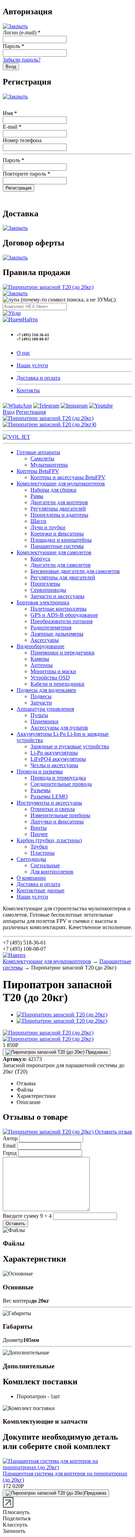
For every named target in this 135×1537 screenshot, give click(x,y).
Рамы (36, 496)
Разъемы (40, 790)
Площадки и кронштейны (61, 540)
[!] (12, 313)
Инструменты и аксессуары (49, 803)
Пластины (42, 853)
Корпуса (40, 559)
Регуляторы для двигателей (62, 577)
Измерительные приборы (60, 815)
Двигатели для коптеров (59, 502)
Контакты (28, 390)
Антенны (41, 665)
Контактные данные (40, 890)
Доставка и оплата (38, 378)
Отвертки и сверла (52, 809)
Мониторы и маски (53, 671)
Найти (30, 319)
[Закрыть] (15, 26)
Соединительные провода (61, 784)
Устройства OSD (50, 678)
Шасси (38, 521)
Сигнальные (45, 865)
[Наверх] (14, 955)
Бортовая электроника (43, 602)
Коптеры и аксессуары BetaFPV (68, 477)
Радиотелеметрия (50, 627)
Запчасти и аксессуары (57, 596)
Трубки (39, 847)
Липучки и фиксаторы (57, 821)
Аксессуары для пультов (59, 728)
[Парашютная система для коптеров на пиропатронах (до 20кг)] (67, 1467)
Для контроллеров (51, 872)
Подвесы (41, 696)
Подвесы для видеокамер (46, 690)
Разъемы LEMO (49, 796)
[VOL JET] (16, 437)
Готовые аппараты (38, 452)
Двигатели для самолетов (60, 565)
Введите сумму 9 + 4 (27, 1216)
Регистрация (31, 412)
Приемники (44, 721)
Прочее (39, 834)
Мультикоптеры (49, 465)
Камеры (39, 659)
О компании (31, 878)
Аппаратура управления (45, 709)
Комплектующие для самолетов (54, 552)
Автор (10, 1138)
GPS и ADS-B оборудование (64, 615)
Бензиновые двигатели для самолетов (75, 571)
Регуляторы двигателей (58, 509)
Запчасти (41, 703)
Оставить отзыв (112, 1132)
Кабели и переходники (57, 684)
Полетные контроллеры (58, 609)
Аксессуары (44, 640)
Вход (9, 412)
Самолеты (42, 458)
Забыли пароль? (21, 60)
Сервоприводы (48, 590)
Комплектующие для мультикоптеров (61, 483)
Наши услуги (32, 365)
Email (9, 1146)
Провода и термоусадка (58, 778)
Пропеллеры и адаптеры (59, 515)
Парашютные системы (57, 546)
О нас (23, 353)
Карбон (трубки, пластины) (49, 840)
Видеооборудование (40, 646)
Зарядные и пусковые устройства (69, 746)
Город (10, 1153)
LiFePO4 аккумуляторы (58, 759)
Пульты (39, 715)
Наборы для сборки (53, 490)
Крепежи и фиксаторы (57, 534)
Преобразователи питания (61, 621)
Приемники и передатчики (62, 652)
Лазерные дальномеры (56, 634)
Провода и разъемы (40, 771)
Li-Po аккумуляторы (54, 753)
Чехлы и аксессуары (54, 765)
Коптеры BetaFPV (38, 471)
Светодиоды (31, 859)
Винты (38, 828)
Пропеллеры (45, 584)
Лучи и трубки (47, 527)
